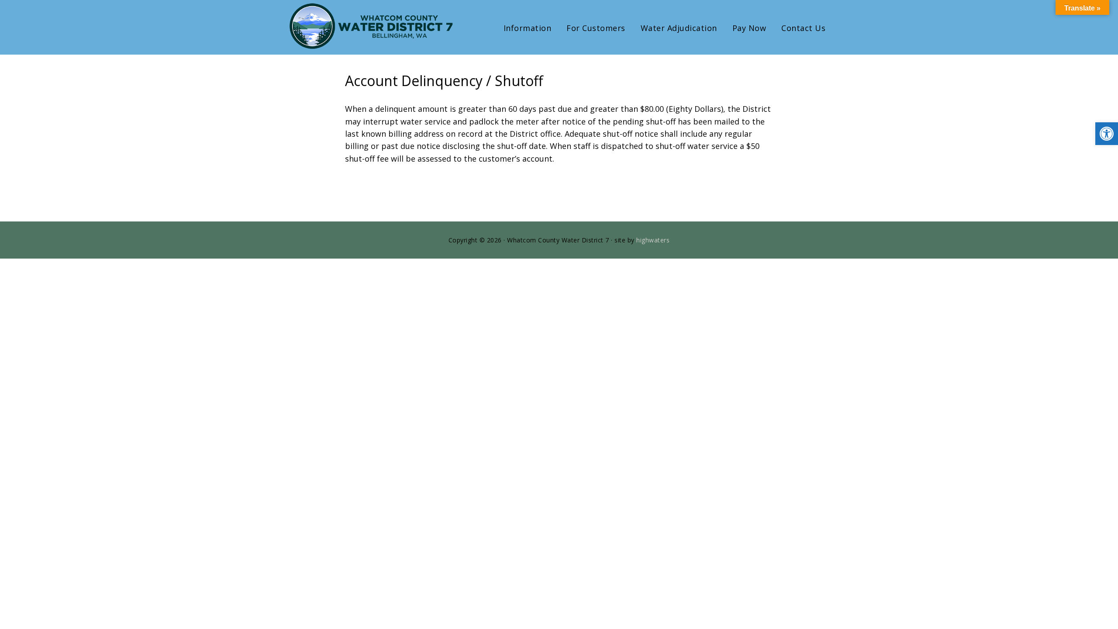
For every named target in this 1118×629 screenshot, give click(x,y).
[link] (1106, 133)
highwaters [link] (652, 240)
